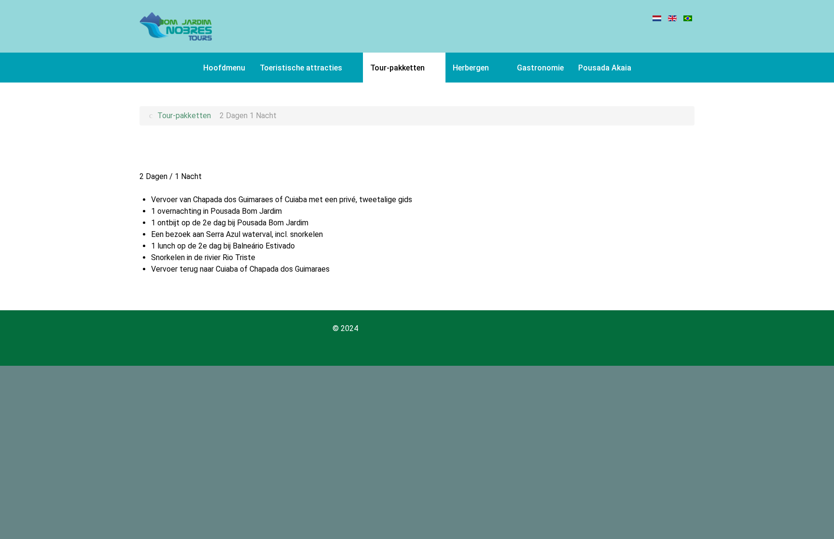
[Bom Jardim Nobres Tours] (175, 26)
